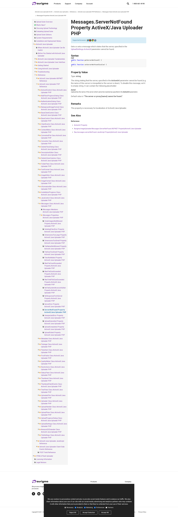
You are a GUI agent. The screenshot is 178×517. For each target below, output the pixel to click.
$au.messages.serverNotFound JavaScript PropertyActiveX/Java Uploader (101, 132)
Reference (73, 12)
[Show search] (128, 4)
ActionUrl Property (80, 125)
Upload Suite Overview (44, 22)
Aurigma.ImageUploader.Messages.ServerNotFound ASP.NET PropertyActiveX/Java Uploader (107, 129)
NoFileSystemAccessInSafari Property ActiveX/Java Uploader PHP (55, 290)
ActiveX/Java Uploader (61, 12)
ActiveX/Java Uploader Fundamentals (51, 59)
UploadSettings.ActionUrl (81, 49)
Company (78, 4)
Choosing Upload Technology (46, 28)
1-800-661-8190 (138, 4)
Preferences (100, 507)
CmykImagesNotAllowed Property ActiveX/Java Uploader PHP (53, 223)
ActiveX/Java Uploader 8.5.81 (43, 12)
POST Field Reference (47, 452)
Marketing (89, 507)
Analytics (80, 507)
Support (68, 4)
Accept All (105, 512)
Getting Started (43, 65)
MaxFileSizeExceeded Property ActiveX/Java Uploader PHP (52, 273)
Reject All (72, 512)
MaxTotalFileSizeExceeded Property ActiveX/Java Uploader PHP (54, 282)
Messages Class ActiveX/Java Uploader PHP (115, 12)
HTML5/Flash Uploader (44, 456)
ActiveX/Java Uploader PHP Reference (89, 12)
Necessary (70, 507)
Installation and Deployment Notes (48, 41)
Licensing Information (44, 459)
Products (57, 4)
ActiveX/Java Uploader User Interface (51, 62)
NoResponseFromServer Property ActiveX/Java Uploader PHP (53, 298)
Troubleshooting (43, 72)
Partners (110, 507)
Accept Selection (89, 512)
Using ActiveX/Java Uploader (48, 69)
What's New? (40, 25)
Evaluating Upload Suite (44, 31)
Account (89, 4)
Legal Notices (41, 462)
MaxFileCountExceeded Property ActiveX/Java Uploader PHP (52, 265)
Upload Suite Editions (44, 35)
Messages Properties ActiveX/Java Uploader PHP (51, 15)
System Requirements (44, 38)
